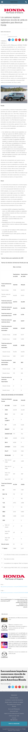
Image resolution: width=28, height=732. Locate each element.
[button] (26, 2)
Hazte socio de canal (14, 715)
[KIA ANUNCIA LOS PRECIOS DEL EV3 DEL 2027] (4, 620)
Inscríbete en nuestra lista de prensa (14, 700)
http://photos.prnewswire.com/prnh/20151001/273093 (14, 586)
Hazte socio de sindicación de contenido (14, 713)
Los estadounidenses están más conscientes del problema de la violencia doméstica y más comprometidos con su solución (20, 603)
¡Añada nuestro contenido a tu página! (14, 702)
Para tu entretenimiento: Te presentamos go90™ (7, 600)
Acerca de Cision (14, 711)
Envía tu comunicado (14, 723)
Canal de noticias (14, 697)
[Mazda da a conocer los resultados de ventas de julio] (4, 654)
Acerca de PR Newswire (14, 709)
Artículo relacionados (6, 612)
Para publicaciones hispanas (14, 704)
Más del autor (5, 614)
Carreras (14, 718)
